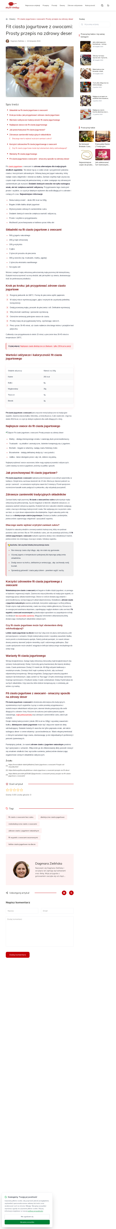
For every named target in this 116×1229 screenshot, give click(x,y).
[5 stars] (21, 790)
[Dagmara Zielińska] (7, 41)
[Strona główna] (7, 19)
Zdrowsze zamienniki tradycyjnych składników (30, 134)
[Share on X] (71, 893)
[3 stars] (14, 790)
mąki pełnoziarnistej (24, 715)
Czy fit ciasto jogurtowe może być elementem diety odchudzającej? (39, 148)
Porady (54, 5)
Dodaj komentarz (17, 954)
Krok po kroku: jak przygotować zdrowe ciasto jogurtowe (34, 115)
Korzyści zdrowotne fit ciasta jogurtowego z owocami (33, 144)
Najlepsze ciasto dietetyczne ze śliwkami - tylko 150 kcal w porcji (45, 346)
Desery (62, 5)
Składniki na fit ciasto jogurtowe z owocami (28, 110)
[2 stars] (11, 790)
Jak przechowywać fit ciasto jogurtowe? (27, 130)
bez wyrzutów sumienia (25, 616)
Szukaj (82, 19)
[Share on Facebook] (64, 893)
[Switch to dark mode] (108, 5)
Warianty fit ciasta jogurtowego (23, 154)
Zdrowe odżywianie (75, 5)
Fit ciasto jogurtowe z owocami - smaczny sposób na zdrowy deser (39, 159)
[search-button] (102, 5)
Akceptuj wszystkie (27, 1222)
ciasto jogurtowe (15, 166)
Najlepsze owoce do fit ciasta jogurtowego (28, 125)
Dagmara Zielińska (17, 41)
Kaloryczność (90, 5)
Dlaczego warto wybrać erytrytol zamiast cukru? (32, 138)
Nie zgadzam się (27, 1217)
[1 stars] (7, 790)
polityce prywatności (35, 1211)
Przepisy (46, 5)
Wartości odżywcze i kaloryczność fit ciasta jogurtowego (34, 120)
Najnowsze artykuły (32, 5)
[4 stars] (18, 790)
